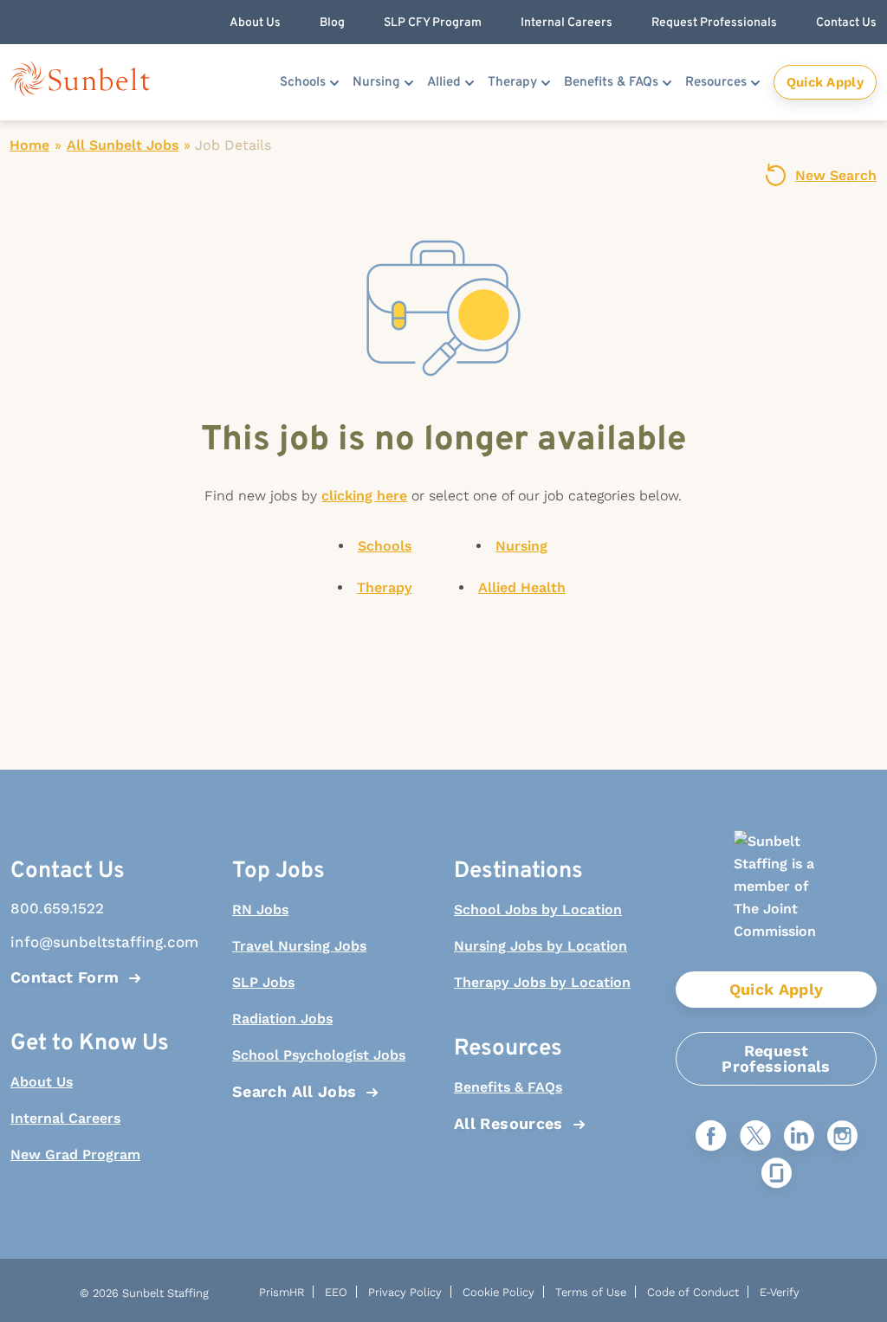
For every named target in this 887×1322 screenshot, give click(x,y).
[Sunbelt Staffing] (80, 82)
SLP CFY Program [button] (433, 23)
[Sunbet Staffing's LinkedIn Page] (799, 1137)
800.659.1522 (57, 908)
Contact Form (64, 977)
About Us (41, 1082)
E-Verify (780, 1292)
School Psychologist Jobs (318, 1055)
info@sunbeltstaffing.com (104, 942)
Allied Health (522, 587)
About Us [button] (255, 23)
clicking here (364, 495)
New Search (836, 175)
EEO (336, 1292)
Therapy (512, 82)
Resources (716, 82)
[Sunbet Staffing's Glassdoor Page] (776, 1174)
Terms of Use (590, 1292)
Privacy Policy (405, 1292)
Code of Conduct (693, 1292)
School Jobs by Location (538, 909)
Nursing (376, 82)
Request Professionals (776, 1058)
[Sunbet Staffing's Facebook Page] (711, 1137)
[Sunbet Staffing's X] (755, 1137)
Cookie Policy (498, 1292)
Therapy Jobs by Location (542, 982)
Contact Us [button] (846, 23)
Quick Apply (825, 82)
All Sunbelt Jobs (122, 145)
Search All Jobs (294, 1091)
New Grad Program (75, 1154)
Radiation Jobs (282, 1018)
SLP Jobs (263, 982)
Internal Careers (65, 1118)
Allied (444, 82)
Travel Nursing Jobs (299, 946)
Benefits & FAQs (611, 82)
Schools (303, 82)
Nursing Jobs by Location (540, 946)
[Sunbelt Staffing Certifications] (776, 900)
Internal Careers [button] (566, 23)
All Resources (508, 1123)
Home (29, 145)
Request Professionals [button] (714, 23)
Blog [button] (332, 23)
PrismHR (281, 1292)
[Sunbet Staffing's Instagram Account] (842, 1137)
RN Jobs (260, 909)
